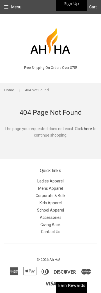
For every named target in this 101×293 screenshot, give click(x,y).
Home (9, 90)
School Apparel (50, 210)
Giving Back (50, 224)
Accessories (50, 217)
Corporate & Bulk (50, 195)
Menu (16, 7)
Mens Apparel (50, 188)
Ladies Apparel (50, 181)
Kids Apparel (51, 203)
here (88, 128)
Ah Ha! (54, 259)
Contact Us (50, 231)
